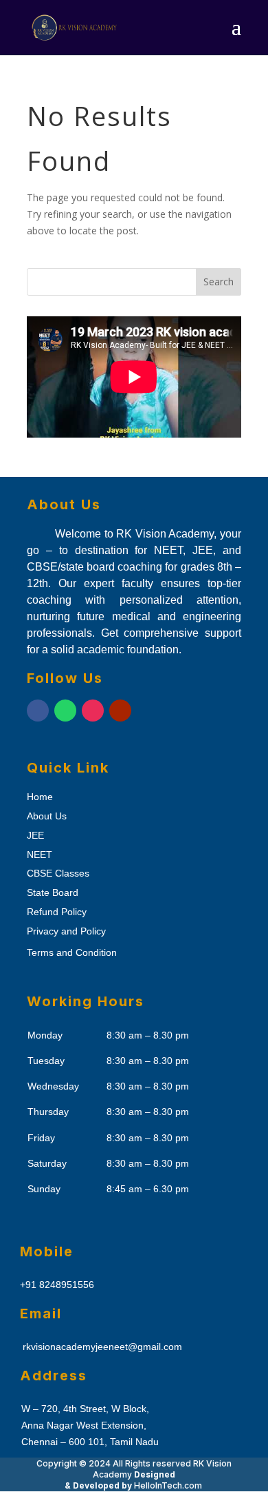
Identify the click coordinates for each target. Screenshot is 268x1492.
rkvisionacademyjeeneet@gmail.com (102, 1346)
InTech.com (168, 1485)
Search (218, 281)
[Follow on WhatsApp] (65, 710)
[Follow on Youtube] (120, 710)
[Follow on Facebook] (38, 710)
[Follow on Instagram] (93, 710)
